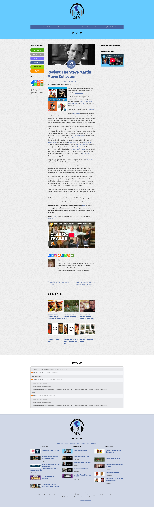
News (65, 27)
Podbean (38, 50)
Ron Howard (76, 113)
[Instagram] (55, 255)
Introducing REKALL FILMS (50, 450)
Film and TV (71, 81)
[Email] (72, 255)
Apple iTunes (38, 54)
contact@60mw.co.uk (86, 500)
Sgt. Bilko (83, 103)
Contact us (113, 27)
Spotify (38, 66)
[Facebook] (49, 255)
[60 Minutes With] (77, 18)
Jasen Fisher (72, 138)
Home (39, 27)
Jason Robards (52, 142)
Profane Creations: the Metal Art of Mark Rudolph (50, 485)
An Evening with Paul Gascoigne (48, 477)
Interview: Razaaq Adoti (81, 456)
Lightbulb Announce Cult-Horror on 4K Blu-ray (50, 457)
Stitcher (38, 58)
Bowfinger (82, 101)
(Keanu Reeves (77, 147)
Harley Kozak (87, 142)
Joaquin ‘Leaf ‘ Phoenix (78, 149)
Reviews (73, 27)
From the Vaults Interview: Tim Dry (82, 476)
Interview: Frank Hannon (81, 469)
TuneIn (38, 62)
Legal (106, 27)
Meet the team (47, 27)
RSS (38, 71)
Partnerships (98, 27)
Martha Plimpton (82, 144)
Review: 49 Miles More (113, 458)
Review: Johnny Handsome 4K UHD (87, 317)
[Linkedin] (62, 255)
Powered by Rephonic (119, 411)
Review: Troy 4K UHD (112, 472)
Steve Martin (79, 93)
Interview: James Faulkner (82, 463)
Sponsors (90, 27)
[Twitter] (52, 255)
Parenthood (90, 109)
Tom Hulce (89, 160)
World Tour (82, 27)
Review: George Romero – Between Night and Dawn (83, 283)
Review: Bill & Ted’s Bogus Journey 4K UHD (71, 341)
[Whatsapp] (65, 255)
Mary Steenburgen (79, 135)
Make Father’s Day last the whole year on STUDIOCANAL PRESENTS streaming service (44, 467)
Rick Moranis (86, 153)
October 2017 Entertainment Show (59, 283)
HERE (83, 205)
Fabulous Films (52, 218)
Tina (65, 81)
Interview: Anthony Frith (81, 450)
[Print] (68, 255)
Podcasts (59, 27)
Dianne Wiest (72, 142)
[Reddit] (59, 255)
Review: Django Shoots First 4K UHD (55, 317)
